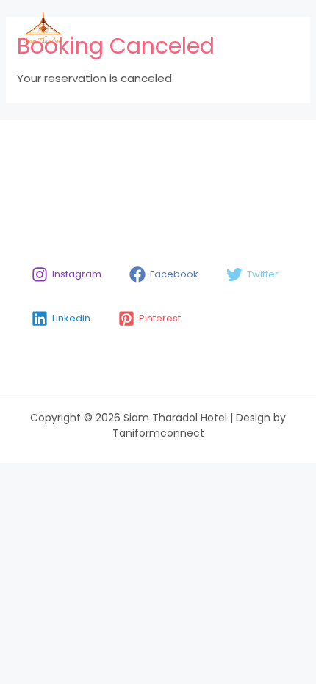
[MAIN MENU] (280, 28)
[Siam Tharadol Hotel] (42, 28)
